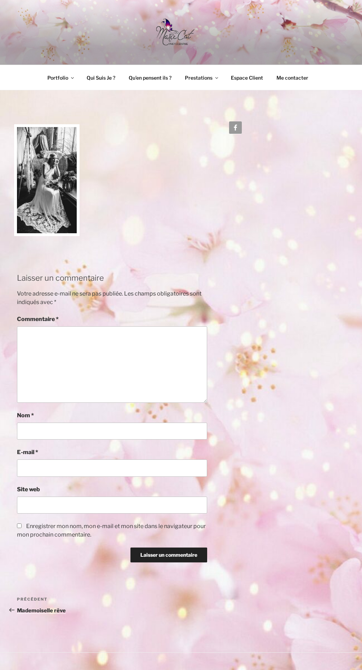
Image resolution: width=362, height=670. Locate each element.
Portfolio (57, 78)
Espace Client (247, 78)
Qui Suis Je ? (101, 78)
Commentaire (38, 319)
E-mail (27, 452)
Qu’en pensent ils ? (150, 78)
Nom (25, 415)
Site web (28, 489)
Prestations (198, 78)
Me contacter (292, 78)
